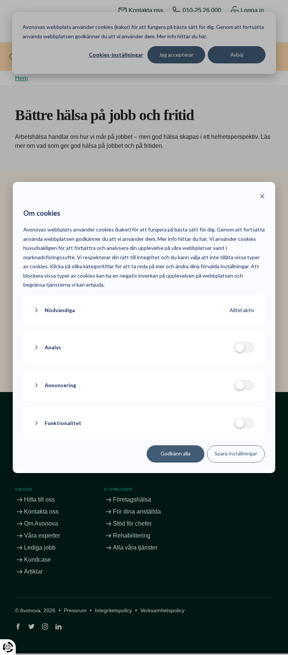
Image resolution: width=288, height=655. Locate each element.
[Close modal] (262, 197)
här (203, 239)
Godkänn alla (175, 453)
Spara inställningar (235, 453)
